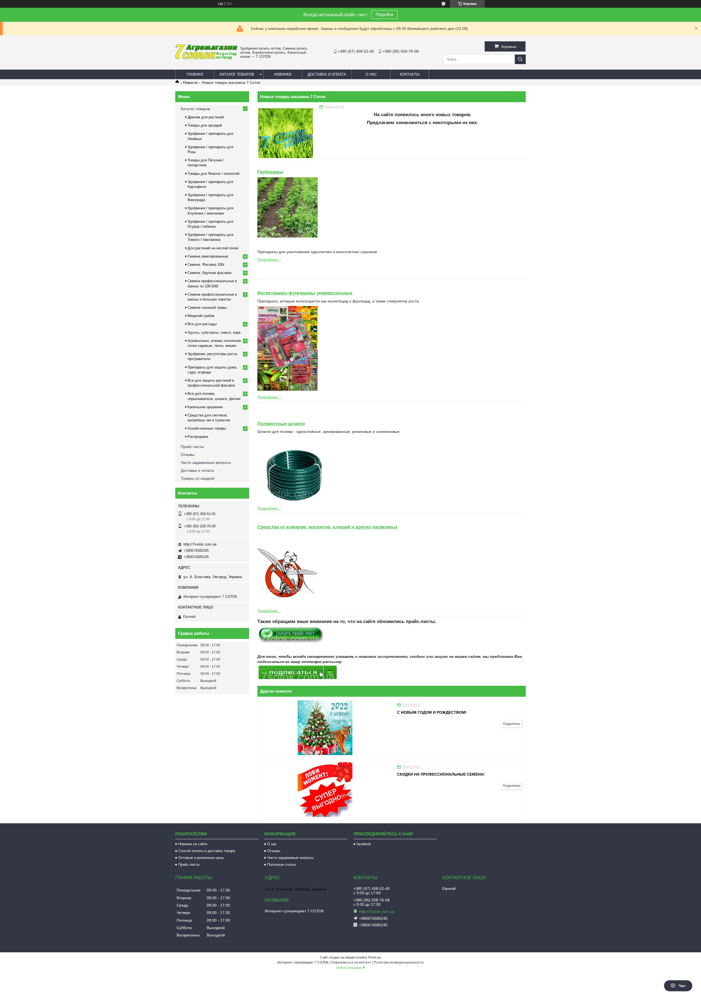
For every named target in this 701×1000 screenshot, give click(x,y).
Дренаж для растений (206, 117)
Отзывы (187, 454)
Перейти (384, 14)
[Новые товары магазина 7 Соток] (285, 133)
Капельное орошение (205, 407)
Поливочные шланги (281, 423)
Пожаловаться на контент (351, 962)
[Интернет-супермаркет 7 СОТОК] (206, 58)
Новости (190, 82)
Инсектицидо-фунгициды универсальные (304, 293)
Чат (682, 986)
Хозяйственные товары (207, 428)
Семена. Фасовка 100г (206, 264)
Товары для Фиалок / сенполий (213, 174)
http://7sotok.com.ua (199, 544)
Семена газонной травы (207, 307)
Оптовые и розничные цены (201, 858)
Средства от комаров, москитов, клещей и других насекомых (327, 527)
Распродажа (198, 437)
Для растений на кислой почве (213, 248)
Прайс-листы (192, 446)
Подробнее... (269, 259)
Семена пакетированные (208, 256)
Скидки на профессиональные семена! (441, 774)
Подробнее (512, 724)
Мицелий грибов (201, 316)
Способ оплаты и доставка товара (206, 851)
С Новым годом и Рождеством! (432, 712)
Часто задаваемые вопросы (206, 462)
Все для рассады (202, 324)
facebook (364, 844)
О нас (371, 74)
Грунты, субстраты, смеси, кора (214, 332)
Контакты (410, 74)
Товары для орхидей (205, 125)
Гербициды (270, 172)
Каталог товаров (237, 74)
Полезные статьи (281, 864)
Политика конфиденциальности (399, 962)
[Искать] (520, 59)
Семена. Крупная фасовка (209, 273)
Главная (194, 74)
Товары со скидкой (197, 478)
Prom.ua (374, 957)
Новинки (282, 74)
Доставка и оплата (327, 74)
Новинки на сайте (192, 844)
